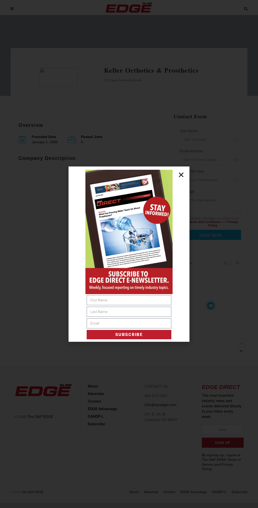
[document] (129, 254)
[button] (181, 175)
